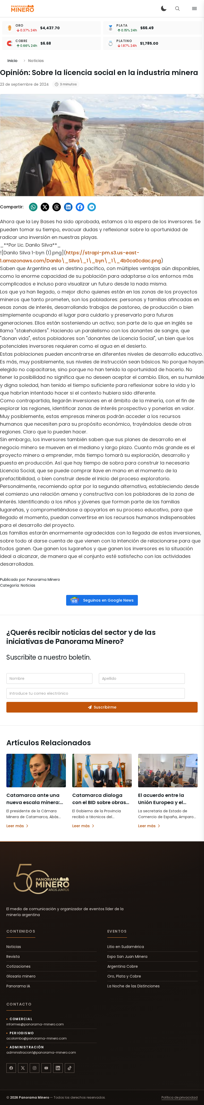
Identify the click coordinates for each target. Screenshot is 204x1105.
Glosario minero (21, 976)
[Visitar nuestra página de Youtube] (46, 1068)
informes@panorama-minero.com (35, 1024)
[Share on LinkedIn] (68, 207)
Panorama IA (18, 986)
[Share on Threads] (56, 207)
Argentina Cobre (122, 966)
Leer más (15, 826)
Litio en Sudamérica (125, 946)
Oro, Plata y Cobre (124, 976)
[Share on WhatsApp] (33, 207)
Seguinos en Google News (108, 600)
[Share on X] (45, 207)
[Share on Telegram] (91, 207)
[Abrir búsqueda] (177, 8)
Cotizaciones (18, 966)
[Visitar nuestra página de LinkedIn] (58, 1068)
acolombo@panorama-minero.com (36, 1038)
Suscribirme (105, 707)
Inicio (12, 60)
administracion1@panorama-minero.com (41, 1052)
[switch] (163, 8)
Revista (13, 956)
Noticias (13, 946)
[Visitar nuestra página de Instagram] (34, 1068)
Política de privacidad (180, 1097)
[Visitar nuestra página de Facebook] (11, 1068)
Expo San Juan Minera (127, 956)
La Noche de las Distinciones (133, 986)
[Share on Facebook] (80, 207)
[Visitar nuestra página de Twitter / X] (23, 1068)
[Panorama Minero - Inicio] (22, 8)
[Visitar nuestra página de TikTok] (69, 1068)
